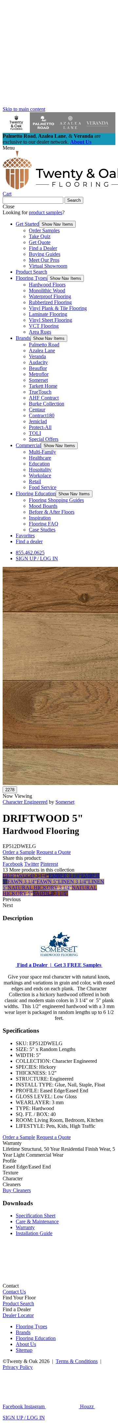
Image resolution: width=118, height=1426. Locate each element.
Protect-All (40, 427)
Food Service (42, 487)
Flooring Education (36, 493)
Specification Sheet (35, 1215)
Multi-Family (42, 452)
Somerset (38, 380)
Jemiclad (38, 421)
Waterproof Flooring (50, 296)
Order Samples (44, 230)
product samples (45, 212)
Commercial (28, 445)
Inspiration (40, 518)
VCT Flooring (44, 326)
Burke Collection (46, 403)
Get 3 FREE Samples (77, 965)
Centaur (37, 409)
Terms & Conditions (77, 1361)
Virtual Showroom (48, 266)
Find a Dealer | (33, 965)
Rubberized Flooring (50, 302)
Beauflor (38, 368)
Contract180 (41, 415)
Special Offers (43, 439)
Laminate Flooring (48, 314)
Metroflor (39, 374)
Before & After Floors (51, 512)
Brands (23, 338)
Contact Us (14, 1291)
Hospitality (40, 469)
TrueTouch (40, 392)
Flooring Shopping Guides (56, 500)
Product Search (31, 272)
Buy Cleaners (17, 1190)
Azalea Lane (42, 350)
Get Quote (39, 242)
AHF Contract (44, 398)
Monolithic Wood (47, 290)
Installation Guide (34, 1233)
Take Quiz (39, 236)
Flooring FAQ (43, 524)
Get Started (27, 224)
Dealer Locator (18, 1315)
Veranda (37, 356)
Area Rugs (40, 332)
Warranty (25, 1227)
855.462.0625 (30, 552)
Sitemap (24, 1350)
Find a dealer (29, 541)
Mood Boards (43, 506)
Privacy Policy (18, 1367)
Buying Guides (44, 254)
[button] (57, 224)
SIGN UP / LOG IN (37, 558)
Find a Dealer (43, 248)
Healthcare (40, 458)
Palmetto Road (44, 344)
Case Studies (42, 529)
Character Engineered (25, 802)
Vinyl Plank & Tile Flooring (58, 308)
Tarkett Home (43, 386)
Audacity (38, 362)
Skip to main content (24, 109)
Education (39, 463)
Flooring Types (31, 278)
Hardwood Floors (47, 284)
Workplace (40, 475)
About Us (80, 142)
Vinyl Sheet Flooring (50, 320)
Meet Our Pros (44, 260)
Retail (35, 481)
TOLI (35, 433)
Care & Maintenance (37, 1221)
